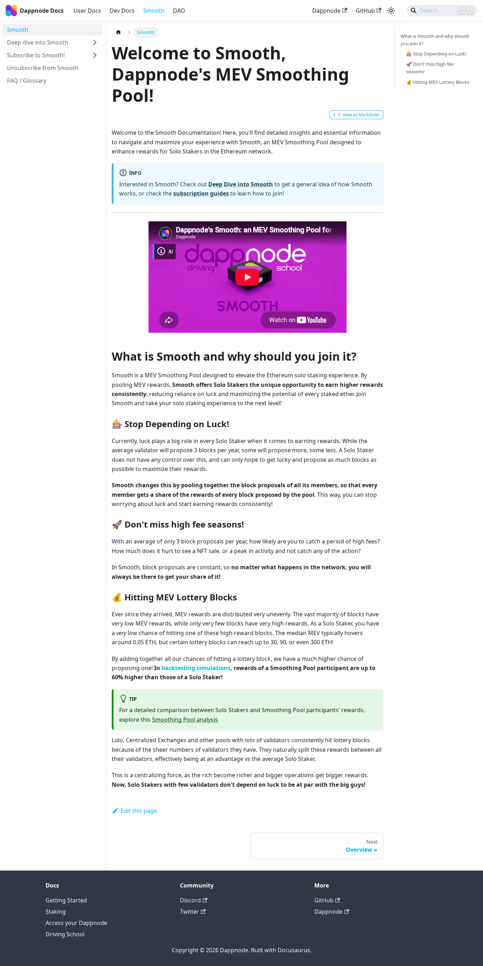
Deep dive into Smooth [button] (37, 42)
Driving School (65, 934)
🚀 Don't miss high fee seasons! (429, 68)
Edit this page (139, 811)
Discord (190, 900)
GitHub (365, 10)
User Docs (87, 10)
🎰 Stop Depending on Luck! (436, 54)
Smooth (153, 10)
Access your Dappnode (76, 923)
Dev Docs (122, 10)
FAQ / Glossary (26, 81)
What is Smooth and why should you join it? (435, 40)
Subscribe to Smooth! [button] (36, 55)
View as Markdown (361, 115)
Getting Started (66, 900)
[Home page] (118, 32)
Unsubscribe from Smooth (42, 68)
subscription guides (201, 193)
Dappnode (326, 10)
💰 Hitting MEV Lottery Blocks (437, 82)
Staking (56, 911)
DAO (179, 10)
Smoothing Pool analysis (185, 719)
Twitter (189, 911)
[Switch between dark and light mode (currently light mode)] (391, 10)
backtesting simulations (196, 668)
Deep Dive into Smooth (240, 184)
